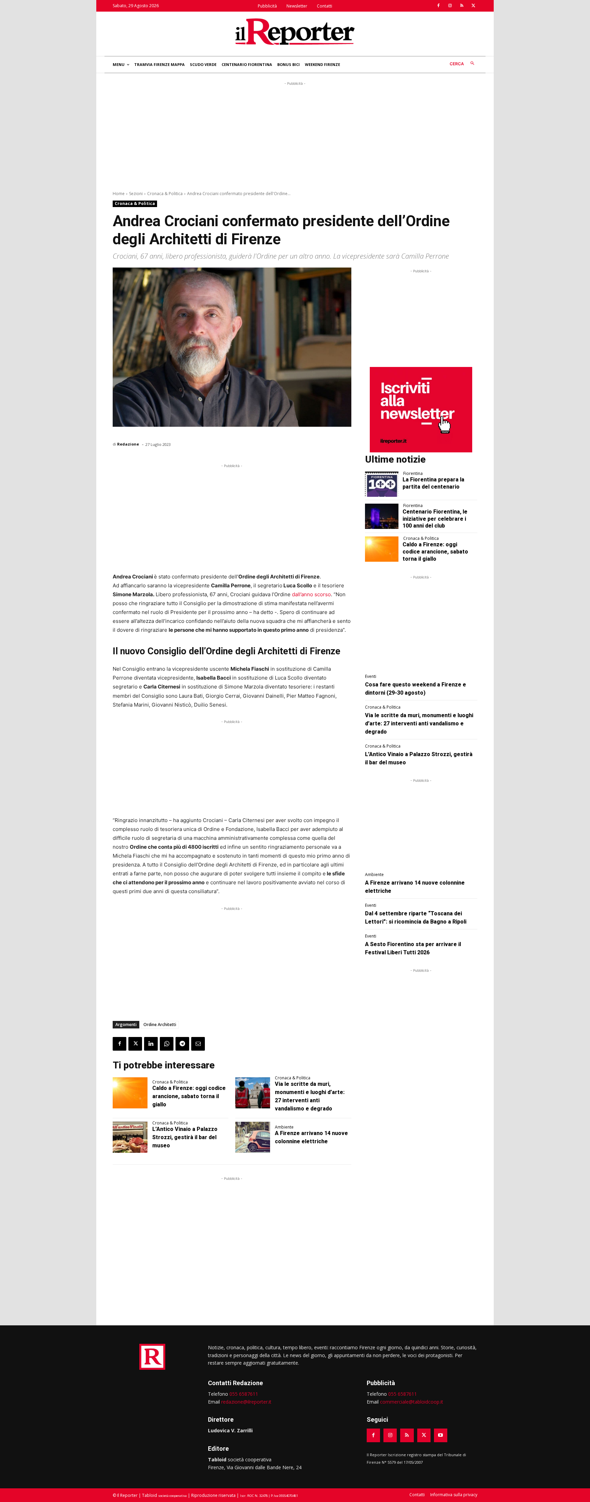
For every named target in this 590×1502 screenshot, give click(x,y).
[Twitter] (473, 6)
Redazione (128, 444)
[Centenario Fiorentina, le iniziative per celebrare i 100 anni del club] (382, 516)
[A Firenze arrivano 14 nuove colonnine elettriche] (252, 1137)
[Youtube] (440, 1435)
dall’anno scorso (311, 594)
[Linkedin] (151, 1044)
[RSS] (462, 6)
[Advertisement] (295, 135)
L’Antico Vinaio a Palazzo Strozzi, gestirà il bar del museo (184, 1137)
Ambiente (284, 1127)
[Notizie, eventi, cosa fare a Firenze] (295, 31)
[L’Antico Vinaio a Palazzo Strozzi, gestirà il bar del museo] (130, 1137)
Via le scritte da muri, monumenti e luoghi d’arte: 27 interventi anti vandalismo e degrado (419, 723)
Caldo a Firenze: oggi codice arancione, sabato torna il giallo (189, 1096)
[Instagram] (450, 6)
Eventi (370, 676)
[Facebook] (438, 6)
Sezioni (136, 193)
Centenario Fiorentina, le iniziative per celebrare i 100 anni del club (435, 518)
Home (119, 193)
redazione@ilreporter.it (246, 1401)
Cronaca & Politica (165, 193)
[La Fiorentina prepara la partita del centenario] (382, 484)
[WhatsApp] (166, 1044)
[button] (463, 64)
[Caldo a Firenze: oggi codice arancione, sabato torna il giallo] (130, 1093)
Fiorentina (413, 473)
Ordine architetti (159, 1024)
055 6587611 (243, 1394)
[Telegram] (182, 1044)
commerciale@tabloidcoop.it (411, 1401)
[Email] (198, 1044)
